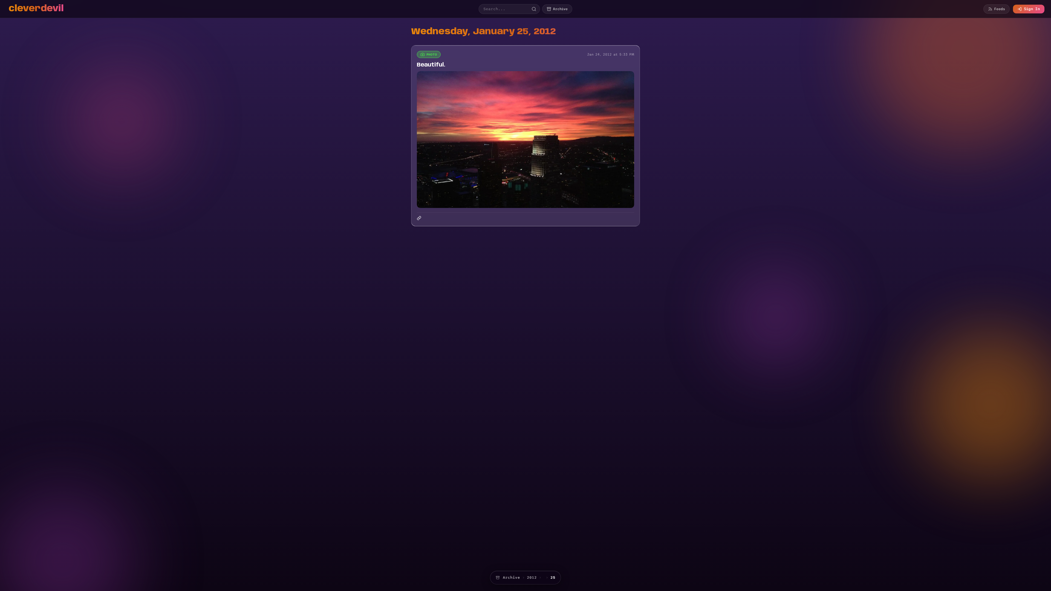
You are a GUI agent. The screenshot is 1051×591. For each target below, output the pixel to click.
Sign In (1032, 9)
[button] (525, 139)
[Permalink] (419, 218)
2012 (532, 577)
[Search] (534, 9)
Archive (511, 577)
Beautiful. (431, 65)
